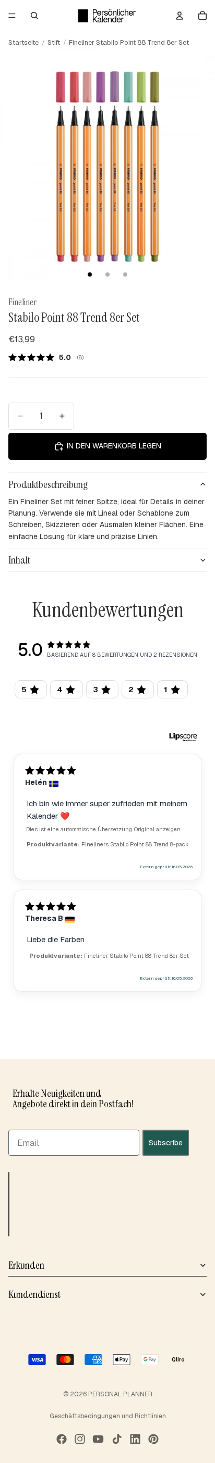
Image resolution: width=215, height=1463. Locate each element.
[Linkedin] (135, 1439)
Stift (53, 42)
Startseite (23, 42)
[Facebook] (61, 1439)
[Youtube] (98, 1439)
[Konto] (179, 15)
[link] (49, 357)
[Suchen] (34, 15)
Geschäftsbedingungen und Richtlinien (108, 1416)
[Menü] (12, 16)
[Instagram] (80, 1439)
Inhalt (19, 560)
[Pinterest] (153, 1439)
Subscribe (166, 1142)
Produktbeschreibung (48, 484)
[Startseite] (107, 15)
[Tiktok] (117, 1439)
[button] (8, 1204)
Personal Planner (120, 1394)
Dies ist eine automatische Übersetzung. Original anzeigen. (103, 829)
